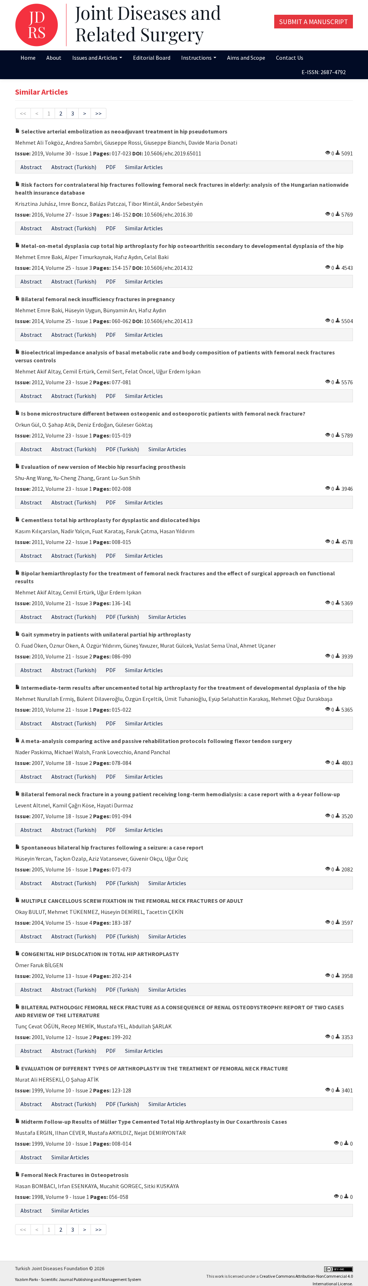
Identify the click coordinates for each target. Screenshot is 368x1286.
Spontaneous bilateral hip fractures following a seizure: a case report (111, 847)
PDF (111, 167)
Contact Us (289, 57)
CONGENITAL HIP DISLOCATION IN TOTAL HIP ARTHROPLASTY (99, 953)
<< (23, 113)
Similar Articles (144, 167)
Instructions (197, 57)
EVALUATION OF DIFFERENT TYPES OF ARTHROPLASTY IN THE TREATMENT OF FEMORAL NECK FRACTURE (154, 1068)
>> (98, 113)
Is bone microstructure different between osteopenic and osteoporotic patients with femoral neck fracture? (162, 413)
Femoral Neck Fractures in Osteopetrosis (74, 1174)
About (53, 57)
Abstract (31, 167)
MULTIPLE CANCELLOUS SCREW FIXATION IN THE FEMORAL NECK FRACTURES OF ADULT (131, 900)
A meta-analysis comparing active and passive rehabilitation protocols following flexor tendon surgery (156, 740)
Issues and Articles (95, 57)
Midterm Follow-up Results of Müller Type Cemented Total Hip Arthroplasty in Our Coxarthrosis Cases (153, 1121)
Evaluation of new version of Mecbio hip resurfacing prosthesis (103, 466)
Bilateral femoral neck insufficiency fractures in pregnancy (97, 299)
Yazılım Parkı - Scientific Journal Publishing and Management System (78, 1279)
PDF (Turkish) (122, 449)
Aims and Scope (246, 57)
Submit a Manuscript (313, 21)
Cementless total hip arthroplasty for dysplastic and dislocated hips (110, 520)
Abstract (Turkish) (73, 167)
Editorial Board (151, 57)
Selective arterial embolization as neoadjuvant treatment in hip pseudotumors (123, 131)
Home (28, 57)
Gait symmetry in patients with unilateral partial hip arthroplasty (105, 634)
